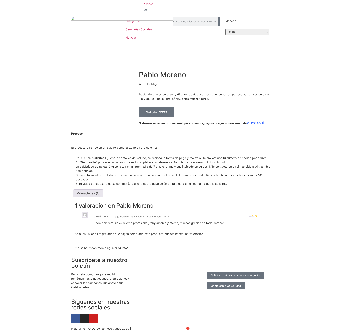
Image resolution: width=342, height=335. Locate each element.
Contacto (233, 263)
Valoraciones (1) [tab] (88, 193)
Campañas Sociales (139, 29)
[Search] (219, 21)
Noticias (131, 37)
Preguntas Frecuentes (221, 259)
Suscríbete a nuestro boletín (99, 262)
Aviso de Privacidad (145, 328)
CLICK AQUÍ (255, 123)
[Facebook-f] (75, 318)
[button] (156, 112)
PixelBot (201, 328)
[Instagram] (84, 318)
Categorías (133, 21)
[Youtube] (93, 318)
